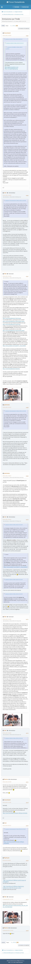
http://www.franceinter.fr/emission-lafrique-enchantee (15, 813)
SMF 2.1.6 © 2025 (12, 962)
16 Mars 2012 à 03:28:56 (7, 733)
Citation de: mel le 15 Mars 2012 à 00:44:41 (13, 39)
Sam (5, 823)
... (12, 25)
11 (14, 25)
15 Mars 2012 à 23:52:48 (7, 619)
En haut (3, 942)
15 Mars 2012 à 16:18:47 (7, 519)
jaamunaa (7, 405)
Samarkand (7, 33)
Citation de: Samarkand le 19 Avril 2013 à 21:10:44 (15, 829)
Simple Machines (19, 962)
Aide (12, 960)
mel (5, 193)
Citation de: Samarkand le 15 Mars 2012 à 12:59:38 (15, 200)
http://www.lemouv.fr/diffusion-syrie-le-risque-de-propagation (14, 881)
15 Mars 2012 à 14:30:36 (7, 195)
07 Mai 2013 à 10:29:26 (7, 860)
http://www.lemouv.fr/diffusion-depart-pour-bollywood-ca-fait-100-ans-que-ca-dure (13, 887)
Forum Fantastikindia (16, 2)
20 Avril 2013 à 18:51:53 (7, 825)
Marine (6, 779)
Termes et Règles (17, 960)
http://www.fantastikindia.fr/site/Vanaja (12, 318)
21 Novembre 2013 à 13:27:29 (8, 899)
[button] (2, 7)
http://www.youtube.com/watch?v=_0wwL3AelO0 (14, 345)
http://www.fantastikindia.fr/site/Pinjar (12, 324)
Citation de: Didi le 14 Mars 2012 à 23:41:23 (14, 43)
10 (13, 25)
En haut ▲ (22, 960)
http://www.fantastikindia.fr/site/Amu (11, 368)
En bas (3, 25)
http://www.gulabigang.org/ (11, 68)
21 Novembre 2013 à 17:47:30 (8, 930)
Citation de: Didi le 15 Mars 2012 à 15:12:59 (13, 524)
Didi (5, 273)
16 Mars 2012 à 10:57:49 (7, 781)
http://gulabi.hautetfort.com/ (11, 67)
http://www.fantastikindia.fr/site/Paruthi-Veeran (13, 321)
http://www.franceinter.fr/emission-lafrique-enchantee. (14, 842)
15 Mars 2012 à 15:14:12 (7, 407)
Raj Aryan (6, 858)
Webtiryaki (9, 960)
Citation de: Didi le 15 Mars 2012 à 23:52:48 (13, 738)
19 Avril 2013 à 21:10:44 (7, 802)
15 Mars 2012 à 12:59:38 (7, 35)
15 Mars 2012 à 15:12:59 (7, 276)
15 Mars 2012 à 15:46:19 (7, 475)
